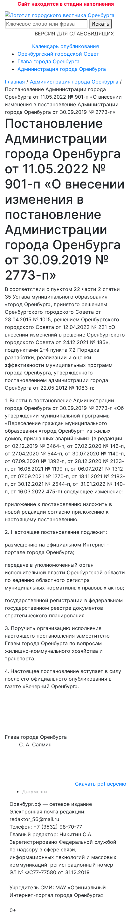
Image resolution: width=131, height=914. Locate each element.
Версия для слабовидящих (74, 33)
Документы (34, 791)
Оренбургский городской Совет (58, 54)
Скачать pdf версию (100, 784)
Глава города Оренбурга (48, 61)
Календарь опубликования (65, 46)
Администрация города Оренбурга (61, 69)
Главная (15, 81)
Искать (100, 24)
